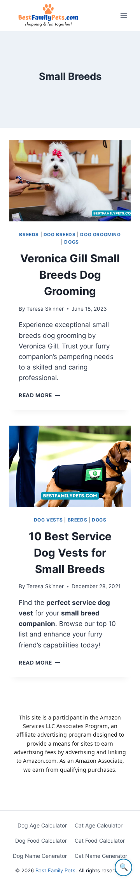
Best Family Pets (55, 870)
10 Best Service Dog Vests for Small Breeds (70, 553)
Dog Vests (48, 520)
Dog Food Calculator (41, 840)
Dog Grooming (100, 234)
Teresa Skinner (45, 309)
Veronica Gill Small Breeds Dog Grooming (70, 275)
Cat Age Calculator (98, 825)
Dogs (71, 242)
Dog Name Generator (40, 855)
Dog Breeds (60, 234)
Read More (39, 395)
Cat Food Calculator (100, 840)
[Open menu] (123, 15)
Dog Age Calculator (42, 825)
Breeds (29, 234)
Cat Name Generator (101, 855)
